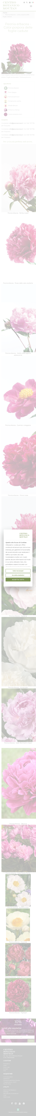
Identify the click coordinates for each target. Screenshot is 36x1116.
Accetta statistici (18, 575)
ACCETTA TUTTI (18, 579)
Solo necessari (18, 571)
